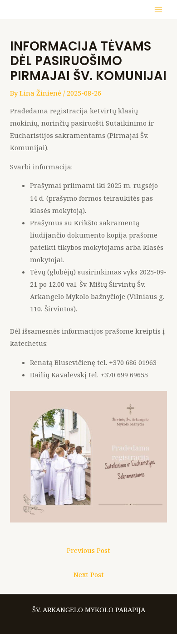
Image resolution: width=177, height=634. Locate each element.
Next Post (89, 574)
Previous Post (88, 550)
